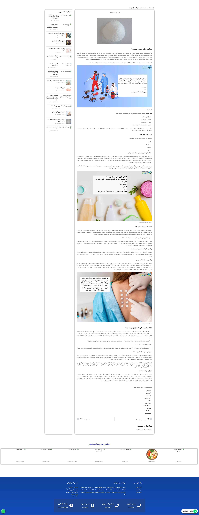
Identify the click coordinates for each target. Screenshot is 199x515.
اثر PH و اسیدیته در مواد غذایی (52, 56)
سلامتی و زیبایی (143, 8)
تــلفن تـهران (131, 503)
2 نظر (51, 60)
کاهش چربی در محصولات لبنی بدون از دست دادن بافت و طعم (52, 25)
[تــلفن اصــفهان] (117, 505)
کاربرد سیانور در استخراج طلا (52, 128)
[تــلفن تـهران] (139, 505)
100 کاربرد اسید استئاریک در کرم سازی (55, 80)
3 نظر (57, 90)
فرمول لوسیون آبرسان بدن (58, 112)
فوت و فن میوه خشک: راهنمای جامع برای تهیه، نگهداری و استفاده (53, 16)
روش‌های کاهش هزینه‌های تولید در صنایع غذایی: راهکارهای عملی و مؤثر (52, 97)
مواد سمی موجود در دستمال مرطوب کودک (56, 49)
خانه (153, 8)
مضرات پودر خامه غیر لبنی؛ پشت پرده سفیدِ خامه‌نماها (53, 72)
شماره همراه (85, 503)
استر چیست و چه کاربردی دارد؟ (53, 64)
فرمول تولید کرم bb (55, 106)
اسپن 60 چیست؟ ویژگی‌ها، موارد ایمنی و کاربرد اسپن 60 (55, 120)
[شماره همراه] (92, 505)
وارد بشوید (138, 430)
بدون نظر (57, 37)
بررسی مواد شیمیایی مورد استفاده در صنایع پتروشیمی (56, 34)
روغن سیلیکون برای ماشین (58, 41)
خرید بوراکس (149, 113)
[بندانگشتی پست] (65, 17)
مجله (149, 8)
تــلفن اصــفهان (108, 503)
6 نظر (51, 29)
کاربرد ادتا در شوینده (59, 88)
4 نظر (52, 20)
